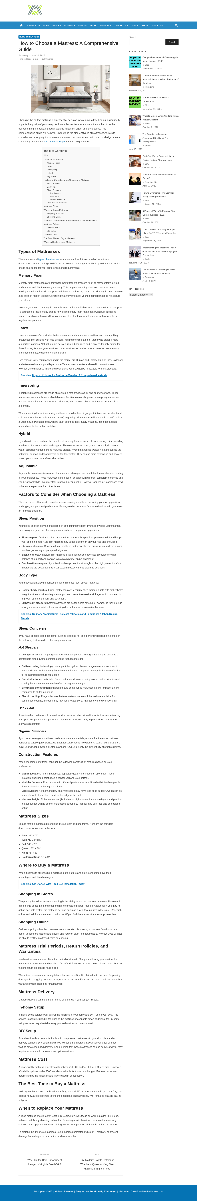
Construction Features (57, 202)
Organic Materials (57, 199)
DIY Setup (51, 231)
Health (82, 25)
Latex (49, 166)
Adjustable (51, 176)
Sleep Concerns (54, 190)
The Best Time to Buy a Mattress (59, 238)
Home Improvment (29, 37)
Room (145, 25)
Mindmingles (110, 1191)
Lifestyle (120, 25)
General (104, 25)
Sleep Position (53, 183)
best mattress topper (55, 141)
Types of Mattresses (53, 159)
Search (132, 37)
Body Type (51, 187)
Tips (134, 25)
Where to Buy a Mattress (56, 210)
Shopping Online (54, 217)
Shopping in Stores (55, 213)
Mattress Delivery (52, 224)
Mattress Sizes (51, 206)
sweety (25, 55)
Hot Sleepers (55, 193)
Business (69, 25)
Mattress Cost (50, 234)
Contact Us (33, 25)
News (55, 25)
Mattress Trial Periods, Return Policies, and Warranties (70, 220)
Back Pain (54, 196)
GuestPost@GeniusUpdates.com (147, 1191)
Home (46, 25)
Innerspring (52, 170)
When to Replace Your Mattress (59, 242)
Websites (157, 25)
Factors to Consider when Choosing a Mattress (66, 180)
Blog (93, 25)
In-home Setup (53, 227)
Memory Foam (53, 163)
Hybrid (50, 173)
